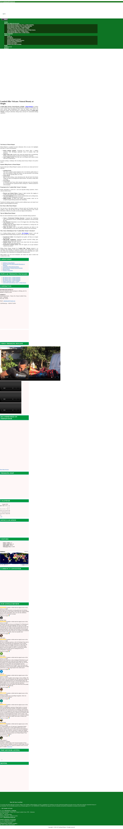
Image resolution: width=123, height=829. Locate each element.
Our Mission (10, 37)
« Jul (1, 516)
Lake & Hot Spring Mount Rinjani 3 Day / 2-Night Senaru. (21, 30)
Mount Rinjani (29, 106)
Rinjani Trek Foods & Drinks (14, 44)
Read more (9, 746)
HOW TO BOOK (8, 33)
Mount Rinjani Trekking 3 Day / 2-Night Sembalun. (19, 26)
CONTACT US (8, 46)
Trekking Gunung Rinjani (8, 262)
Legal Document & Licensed (14, 39)
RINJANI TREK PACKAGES (11, 23)
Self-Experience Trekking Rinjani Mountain (13, 268)
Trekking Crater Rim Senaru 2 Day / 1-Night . (18, 28)
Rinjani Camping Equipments (14, 41)
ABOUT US (7, 35)
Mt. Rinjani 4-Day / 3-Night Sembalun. (11, 277)
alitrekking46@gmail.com (9, 1)
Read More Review (4, 469)
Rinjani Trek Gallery (12, 42)
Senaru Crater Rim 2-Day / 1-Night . (11, 281)
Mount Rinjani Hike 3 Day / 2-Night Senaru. (18, 31)
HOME (6, 22)
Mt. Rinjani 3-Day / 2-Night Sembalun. (11, 278)
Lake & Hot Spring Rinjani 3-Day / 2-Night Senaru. (14, 282)
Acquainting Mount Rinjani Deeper (11, 266)
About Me (9, 36)
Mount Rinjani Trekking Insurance (15, 40)
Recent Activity (6, 269)
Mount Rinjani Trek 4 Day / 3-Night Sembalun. (18, 27)
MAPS (6, 45)
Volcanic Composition (8, 270)
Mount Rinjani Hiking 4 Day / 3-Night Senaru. (18, 32)
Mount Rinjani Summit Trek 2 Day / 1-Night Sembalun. (20, 24)
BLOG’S (6, 48)
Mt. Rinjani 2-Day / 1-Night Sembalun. (11, 280)
